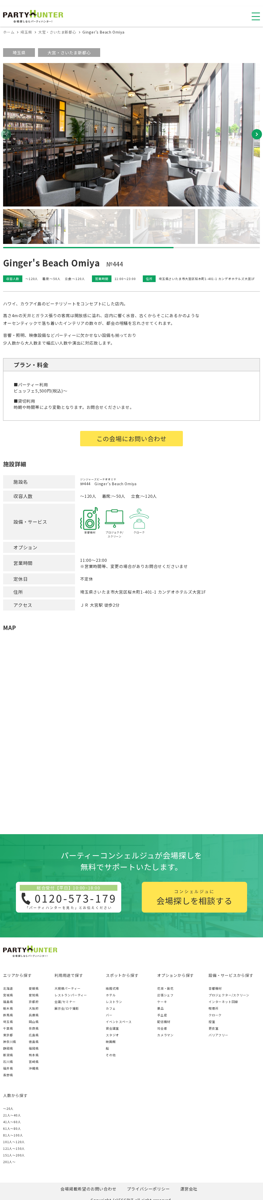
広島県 (34, 1035)
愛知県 (34, 995)
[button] (257, 134)
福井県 (8, 1068)
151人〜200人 (14, 1155)
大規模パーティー (67, 988)
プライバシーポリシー (148, 1189)
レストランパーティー (70, 995)
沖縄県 (34, 1068)
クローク (215, 1015)
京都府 (34, 1001)
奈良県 (34, 1028)
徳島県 (34, 1041)
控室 (212, 1021)
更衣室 (213, 1028)
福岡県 (34, 1048)
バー (109, 1015)
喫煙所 (213, 1008)
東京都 (8, 1035)
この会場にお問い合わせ (132, 438)
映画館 (111, 1041)
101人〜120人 (14, 1142)
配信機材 (163, 1021)
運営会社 (189, 1189)
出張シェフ (165, 995)
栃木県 (8, 1008)
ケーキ (162, 1001)
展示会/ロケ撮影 (66, 1008)
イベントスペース (119, 1021)
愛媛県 (34, 988)
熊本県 (34, 1055)
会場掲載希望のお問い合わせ (88, 1189)
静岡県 (8, 1048)
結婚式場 (112, 988)
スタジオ (112, 1035)
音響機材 (215, 988)
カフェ (111, 1008)
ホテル (111, 995)
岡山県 (34, 1021)
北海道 (8, 988)
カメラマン (165, 1035)
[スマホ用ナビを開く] (255, 16)
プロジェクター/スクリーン (229, 995)
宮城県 (8, 995)
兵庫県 (34, 1015)
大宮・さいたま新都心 (69, 52)
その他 (111, 1055)
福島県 (8, 1001)
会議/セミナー (65, 1001)
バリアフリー (218, 1035)
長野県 (8, 1075)
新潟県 (8, 1055)
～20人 (8, 1108)
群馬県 (8, 1015)
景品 (160, 1008)
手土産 (162, 1015)
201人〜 (9, 1162)
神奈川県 (9, 1041)
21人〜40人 (12, 1115)
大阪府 (34, 1008)
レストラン (114, 1001)
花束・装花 (165, 988)
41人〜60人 (12, 1122)
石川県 (8, 1061)
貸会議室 (112, 1028)
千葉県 (8, 1028)
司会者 (162, 1028)
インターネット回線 (223, 1001)
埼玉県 (19, 52)
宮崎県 (34, 1061)
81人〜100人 (13, 1135)
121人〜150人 (14, 1148)
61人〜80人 (12, 1128)
